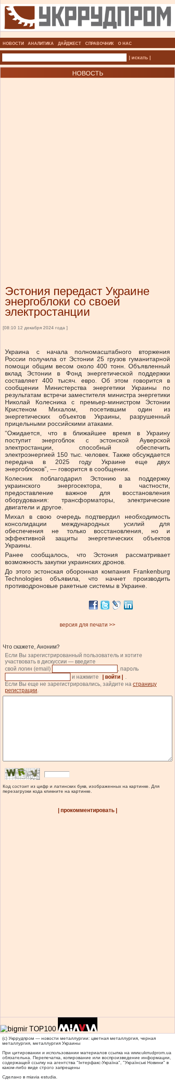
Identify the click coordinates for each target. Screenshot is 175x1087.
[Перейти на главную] (87, 35)
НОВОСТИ (13, 43)
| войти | (112, 677)
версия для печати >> (87, 625)
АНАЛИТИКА (41, 43)
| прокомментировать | (87, 810)
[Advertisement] (87, 168)
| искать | (140, 57)
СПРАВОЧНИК (99, 43)
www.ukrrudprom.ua (151, 1052)
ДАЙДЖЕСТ (69, 43)
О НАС (125, 43)
